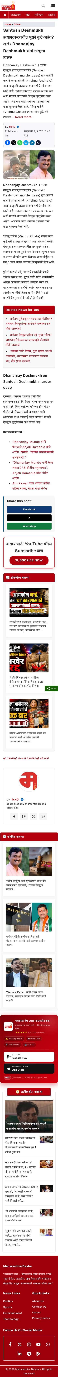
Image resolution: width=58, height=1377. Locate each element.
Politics (8, 1301)
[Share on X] (13, 142)
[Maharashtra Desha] (8, 5)
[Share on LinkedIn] (32, 142)
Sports (7, 1307)
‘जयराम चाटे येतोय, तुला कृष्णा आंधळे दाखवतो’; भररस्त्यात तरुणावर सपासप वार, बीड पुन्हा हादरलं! (29, 356)
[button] (43, 5)
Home (8, 24)
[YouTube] (38, 1344)
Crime (17, 24)
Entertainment (12, 1313)
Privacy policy (41, 1318)
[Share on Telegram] (26, 142)
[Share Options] (38, 142)
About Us (38, 1301)
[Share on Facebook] (7, 142)
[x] (19, 1344)
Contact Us (39, 1306)
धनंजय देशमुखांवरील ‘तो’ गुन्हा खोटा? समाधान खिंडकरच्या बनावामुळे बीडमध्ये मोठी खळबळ (29, 340)
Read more (23, 117)
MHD (12, 126)
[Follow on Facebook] (14, 816)
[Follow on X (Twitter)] (33, 816)
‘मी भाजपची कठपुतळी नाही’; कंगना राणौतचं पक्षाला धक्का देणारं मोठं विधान (19, 1216)
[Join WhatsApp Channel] (43, 816)
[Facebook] (10, 1344)
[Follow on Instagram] (24, 816)
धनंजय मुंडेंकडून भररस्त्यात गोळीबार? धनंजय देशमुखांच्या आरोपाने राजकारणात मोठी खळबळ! (29, 323)
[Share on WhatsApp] (19, 142)
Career (36, 1312)
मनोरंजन (39, 15)
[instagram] (29, 1344)
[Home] (5, 14)
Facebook (29, 509)
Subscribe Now (29, 560)
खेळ (28, 15)
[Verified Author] (22, 799)
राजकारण (16, 15)
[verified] (17, 127)
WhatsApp (29, 526)
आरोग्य (51, 15)
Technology (11, 1319)
